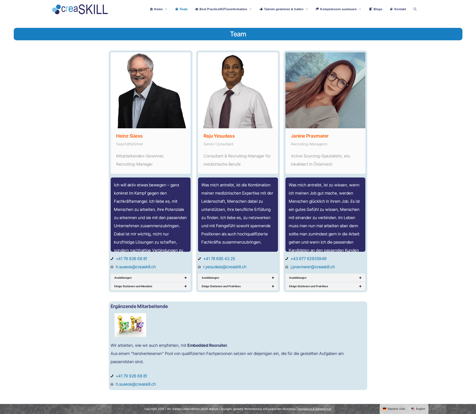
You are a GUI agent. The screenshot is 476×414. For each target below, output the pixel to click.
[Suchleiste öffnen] (415, 9)
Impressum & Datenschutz (315, 409)
